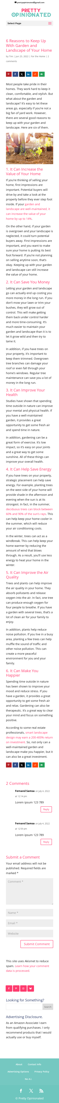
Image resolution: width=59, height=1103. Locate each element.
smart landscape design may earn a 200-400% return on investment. (29, 737)
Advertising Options (18, 1071)
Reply (46, 809)
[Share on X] (22, 74)
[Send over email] (42, 74)
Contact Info (34, 1064)
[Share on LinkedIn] (28, 74)
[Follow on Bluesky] (31, 988)
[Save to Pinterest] (9, 74)
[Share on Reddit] (35, 74)
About (19, 1064)
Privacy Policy (41, 1071)
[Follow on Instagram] (23, 988)
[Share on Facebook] (15, 74)
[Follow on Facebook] (9, 988)
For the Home (38, 56)
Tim (11, 56)
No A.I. (28, 1078)
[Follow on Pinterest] (16, 988)
